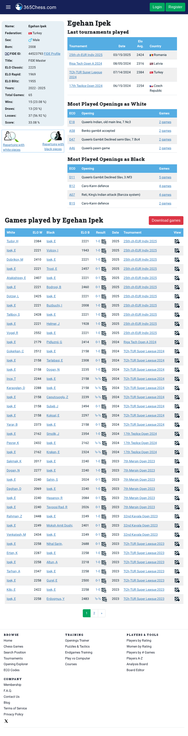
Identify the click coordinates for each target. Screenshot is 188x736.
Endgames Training (78, 652)
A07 (72, 194)
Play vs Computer (77, 658)
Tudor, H (12, 241)
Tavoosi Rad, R (57, 507)
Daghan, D (14, 489)
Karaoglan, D (16, 388)
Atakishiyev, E (16, 278)
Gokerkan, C (15, 351)
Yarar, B (12, 424)
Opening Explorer (16, 664)
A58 (72, 130)
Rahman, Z (14, 516)
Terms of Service (15, 708)
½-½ (98, 378)
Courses (71, 664)
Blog (7, 702)
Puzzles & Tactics (77, 646)
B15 (72, 203)
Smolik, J (53, 434)
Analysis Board (137, 664)
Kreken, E (53, 452)
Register (175, 7)
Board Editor (135, 670)
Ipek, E (51, 241)
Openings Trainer (77, 640)
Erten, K (12, 553)
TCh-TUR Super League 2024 (144, 351)
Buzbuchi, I (54, 305)
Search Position (15, 652)
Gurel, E (52, 580)
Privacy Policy (13, 714)
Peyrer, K (13, 443)
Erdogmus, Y (55, 599)
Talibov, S (13, 314)
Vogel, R (12, 333)
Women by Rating (139, 646)
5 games (165, 177)
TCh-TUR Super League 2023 (144, 544)
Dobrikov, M (15, 259)
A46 (72, 148)
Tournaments (13, 658)
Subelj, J (52, 406)
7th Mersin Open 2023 (139, 461)
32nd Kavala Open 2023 (141, 516)
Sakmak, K (14, 461)
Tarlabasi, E (55, 360)
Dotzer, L (13, 296)
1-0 (98, 241)
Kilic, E (11, 589)
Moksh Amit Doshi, (60, 525)
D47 (72, 139)
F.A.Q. (8, 690)
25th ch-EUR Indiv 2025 (85, 55)
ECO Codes (11, 670)
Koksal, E (53, 415)
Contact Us (11, 696)
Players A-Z (135, 658)
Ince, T (11, 378)
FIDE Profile (52, 53)
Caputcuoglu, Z (57, 397)
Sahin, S (52, 479)
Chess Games (13, 646)
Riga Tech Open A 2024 (85, 63)
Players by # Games (141, 652)
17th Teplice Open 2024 (85, 86)
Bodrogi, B (54, 287)
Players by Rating (139, 640)
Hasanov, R (55, 498)
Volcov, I (52, 250)
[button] (8, 7)
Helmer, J (53, 323)
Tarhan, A (13, 571)
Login (157, 7)
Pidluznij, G (54, 342)
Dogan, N (53, 369)
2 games (165, 122)
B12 (72, 186)
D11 (72, 177)
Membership (12, 684)
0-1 (98, 268)
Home (8, 640)
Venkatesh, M (16, 534)
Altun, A (52, 562)
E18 (72, 122)
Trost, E (52, 268)
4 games (165, 186)
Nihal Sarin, (55, 544)
